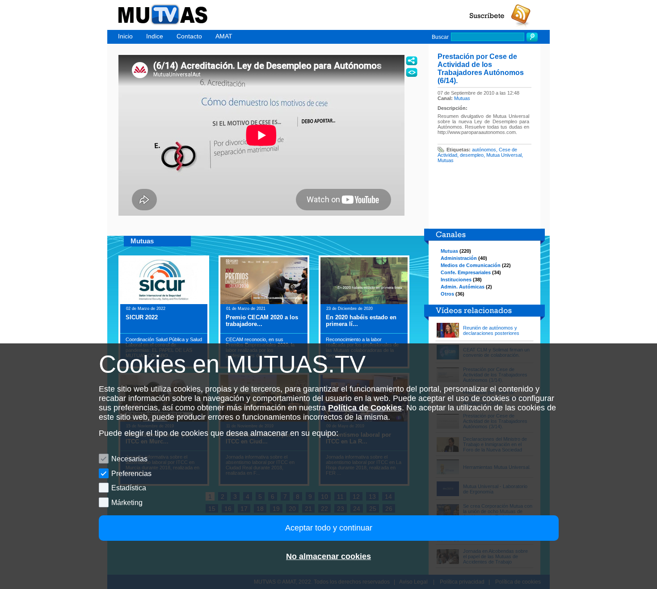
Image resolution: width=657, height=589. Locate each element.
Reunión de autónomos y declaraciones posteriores (491, 330)
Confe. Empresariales (466, 272)
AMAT (223, 36)
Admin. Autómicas (462, 286)
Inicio (125, 36)
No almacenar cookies (328, 556)
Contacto (189, 36)
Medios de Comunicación (471, 265)
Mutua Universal (504, 155)
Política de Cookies (365, 407)
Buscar (440, 37)
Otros (447, 294)
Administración (459, 258)
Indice (154, 36)
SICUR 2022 (142, 317)
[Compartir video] (411, 60)
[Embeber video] (411, 72)
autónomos (484, 149)
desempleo (472, 155)
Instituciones (456, 279)
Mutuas (462, 98)
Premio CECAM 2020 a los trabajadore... (262, 320)
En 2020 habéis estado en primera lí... (361, 320)
